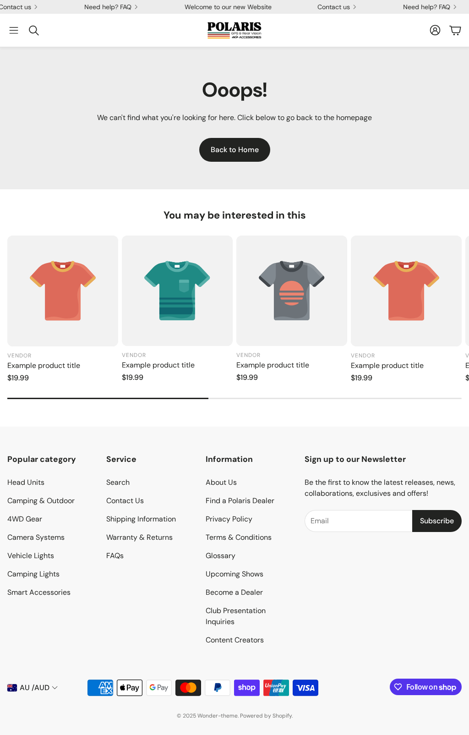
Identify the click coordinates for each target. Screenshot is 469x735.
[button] (13, 30)
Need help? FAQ (101, 7)
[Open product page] (62, 291)
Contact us (327, 7)
